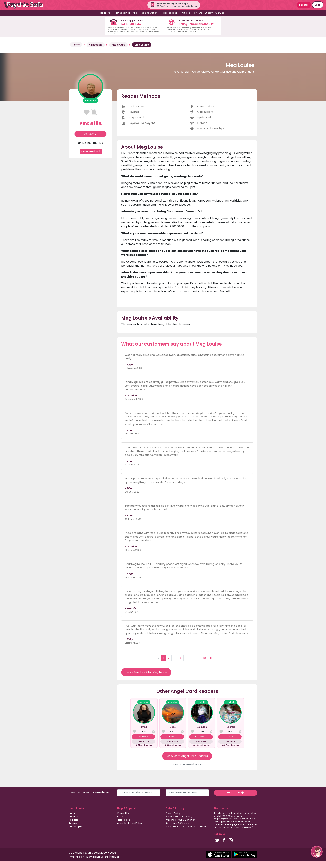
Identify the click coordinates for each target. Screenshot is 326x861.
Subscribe (234, 793)
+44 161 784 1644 (130, 24)
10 (204, 658)
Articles (186, 12)
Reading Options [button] (149, 12)
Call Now (89, 133)
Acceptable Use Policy (129, 823)
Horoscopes (76, 826)
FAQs (120, 816)
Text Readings (122, 12)
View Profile (143, 741)
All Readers (95, 44)
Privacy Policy (173, 813)
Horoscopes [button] (170, 12)
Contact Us (123, 813)
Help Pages (123, 819)
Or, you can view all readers (187, 764)
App (135, 12)
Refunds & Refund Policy (179, 816)
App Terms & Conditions (179, 823)
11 (211, 658)
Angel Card (118, 44)
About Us (74, 816)
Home (76, 44)
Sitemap (115, 856)
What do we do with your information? (186, 826)
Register (303, 4)
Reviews (197, 12)
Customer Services (215, 12)
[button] (317, 852)
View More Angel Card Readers (187, 756)
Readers (73, 819)
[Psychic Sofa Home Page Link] (25, 5)
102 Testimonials (92, 143)
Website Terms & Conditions (181, 819)
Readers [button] (105, 12)
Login (318, 4)
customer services (223, 824)
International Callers (97, 856)
